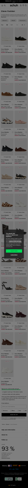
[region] (14, 244)
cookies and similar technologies (15, 241)
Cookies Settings (14, 254)
